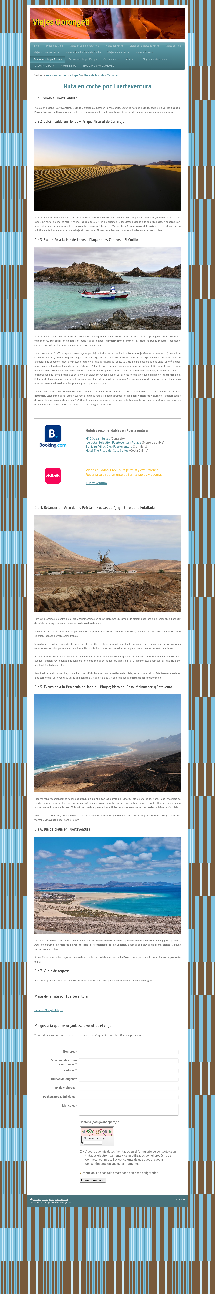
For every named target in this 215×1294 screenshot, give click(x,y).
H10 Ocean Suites (98, 438)
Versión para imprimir (43, 1199)
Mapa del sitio (61, 1199)
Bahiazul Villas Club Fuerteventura (109, 446)
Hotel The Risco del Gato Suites (107, 450)
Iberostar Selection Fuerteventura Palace (113, 442)
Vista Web (180, 1199)
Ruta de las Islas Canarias (101, 75)
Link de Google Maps (48, 1010)
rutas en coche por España (64, 75)
